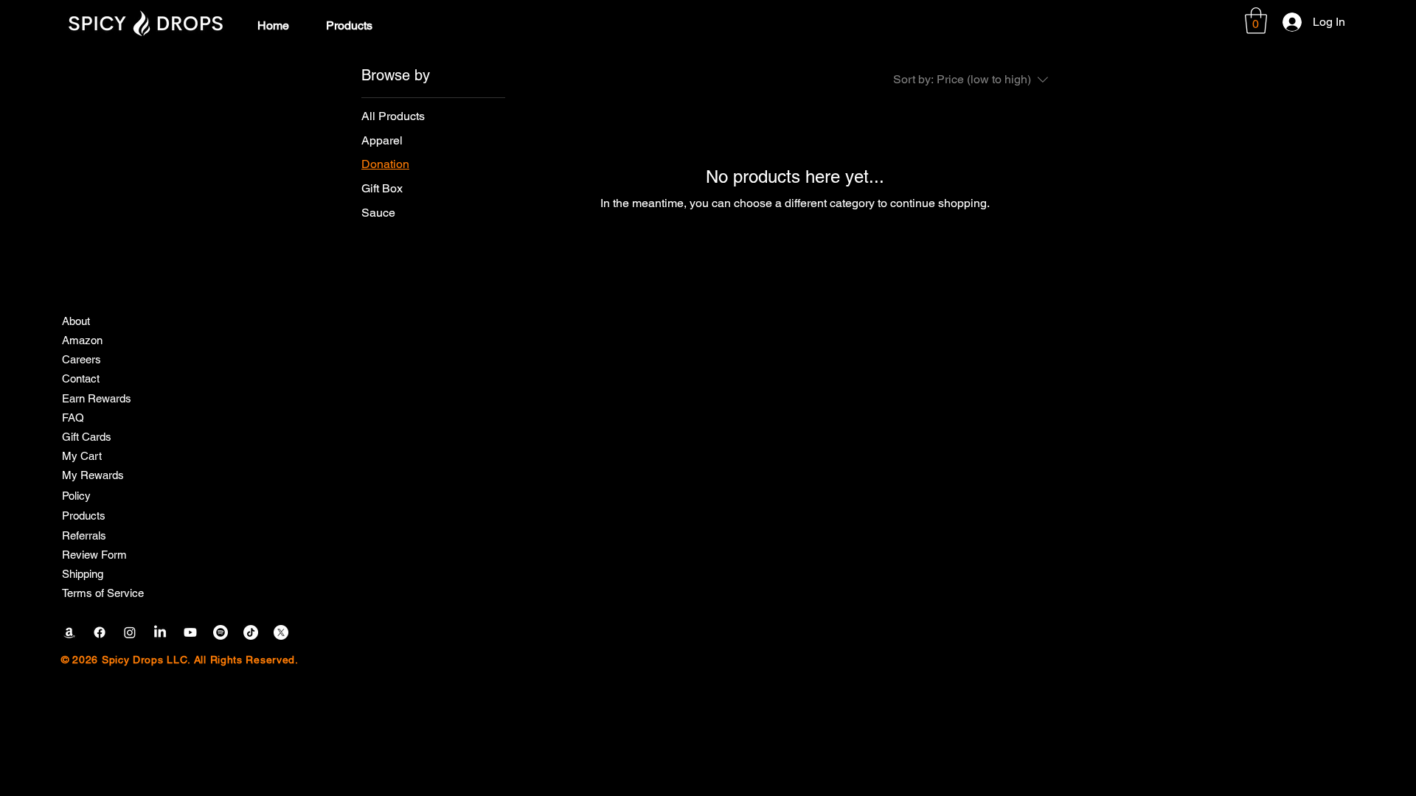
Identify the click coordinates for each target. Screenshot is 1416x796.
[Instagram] (129, 632)
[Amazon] (69, 632)
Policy (76, 495)
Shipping (82, 574)
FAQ (73, 417)
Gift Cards (86, 436)
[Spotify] (220, 632)
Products (83, 515)
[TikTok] (250, 632)
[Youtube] (190, 632)
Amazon (82, 340)
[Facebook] (99, 632)
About (76, 321)
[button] (1256, 20)
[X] (281, 632)
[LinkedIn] (160, 632)
